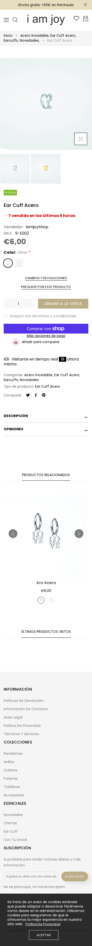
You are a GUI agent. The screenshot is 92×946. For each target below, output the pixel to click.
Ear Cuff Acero (63, 35)
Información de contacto (26, 709)
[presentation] (13, 533)
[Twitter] (28, 395)
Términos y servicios (21, 733)
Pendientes (13, 753)
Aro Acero (46, 583)
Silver (8, 263)
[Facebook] (35, 395)
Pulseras (11, 778)
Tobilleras (12, 786)
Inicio (8, 35)
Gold (19, 263)
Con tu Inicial (15, 839)
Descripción (16, 415)
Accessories (14, 795)
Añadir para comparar (41, 341)
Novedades (29, 40)
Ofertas (10, 823)
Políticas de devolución (24, 700)
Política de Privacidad (43, 924)
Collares (10, 770)
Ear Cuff (11, 831)
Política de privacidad (22, 725)
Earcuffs (11, 40)
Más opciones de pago (46, 336)
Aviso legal (13, 717)
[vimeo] (43, 395)
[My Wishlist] (76, 19)
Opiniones (13, 429)
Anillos (9, 761)
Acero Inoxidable (34, 35)
